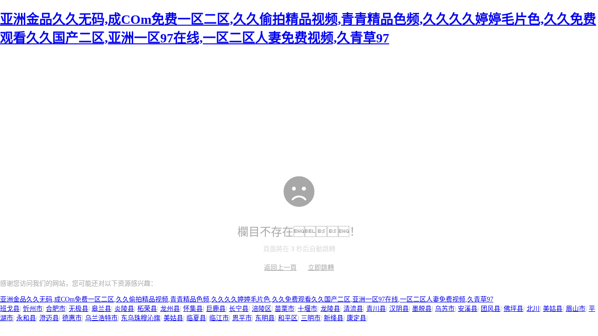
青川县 (376, 308)
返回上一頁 (280, 267)
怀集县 (193, 308)
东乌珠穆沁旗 (140, 318)
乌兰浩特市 (101, 318)
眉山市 (575, 308)
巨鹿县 (216, 308)
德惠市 (72, 318)
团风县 (490, 308)
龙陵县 (330, 308)
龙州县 (170, 308)
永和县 (26, 318)
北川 (533, 308)
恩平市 (242, 318)
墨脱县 (422, 308)
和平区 (288, 318)
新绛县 (333, 318)
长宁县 (239, 308)
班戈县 (10, 308)
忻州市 (33, 308)
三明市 (310, 318)
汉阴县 (399, 308)
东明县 (265, 318)
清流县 (353, 308)
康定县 (356, 318)
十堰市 (307, 308)
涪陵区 (261, 308)
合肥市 (55, 308)
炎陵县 (124, 308)
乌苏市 (445, 308)
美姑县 (552, 308)
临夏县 (196, 318)
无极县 (78, 308)
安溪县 (467, 308)
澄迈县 (49, 318)
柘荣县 (147, 308)
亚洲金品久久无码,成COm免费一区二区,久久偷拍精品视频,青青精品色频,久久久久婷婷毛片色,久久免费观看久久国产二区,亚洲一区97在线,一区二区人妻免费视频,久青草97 (246, 299)
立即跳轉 (321, 267)
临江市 (219, 318)
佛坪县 (513, 308)
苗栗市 (284, 308)
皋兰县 (101, 308)
